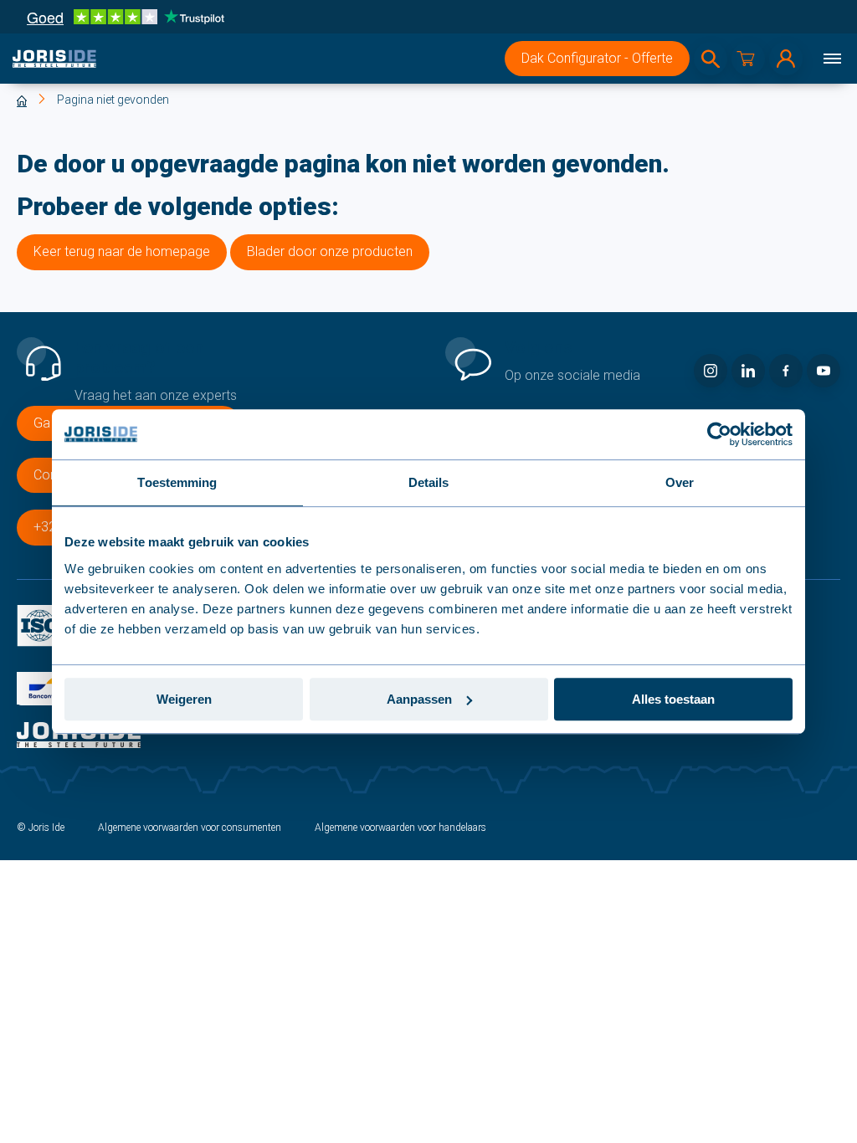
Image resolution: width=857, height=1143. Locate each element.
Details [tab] (428, 482)
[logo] (54, 58)
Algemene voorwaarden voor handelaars (400, 827)
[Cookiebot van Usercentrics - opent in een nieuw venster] (719, 434)
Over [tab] (679, 482)
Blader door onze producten (330, 251)
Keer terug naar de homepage (121, 251)
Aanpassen (419, 699)
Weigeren (184, 699)
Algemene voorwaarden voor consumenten (189, 827)
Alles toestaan (673, 699)
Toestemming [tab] (177, 482)
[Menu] (832, 58)
